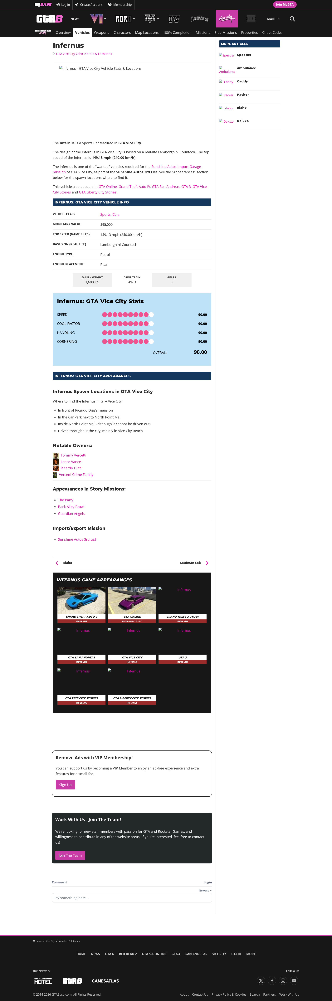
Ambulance (246, 68)
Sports (105, 214)
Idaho (242, 108)
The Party (65, 500)
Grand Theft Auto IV (134, 186)
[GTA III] (250, 18)
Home (81, 954)
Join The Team (70, 855)
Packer (243, 94)
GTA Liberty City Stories (97, 192)
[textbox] (132, 899)
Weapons (101, 32)
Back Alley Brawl (71, 506)
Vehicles (82, 32)
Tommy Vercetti (73, 455)
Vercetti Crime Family (76, 474)
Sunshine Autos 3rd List (77, 539)
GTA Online (108, 186)
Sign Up (65, 784)
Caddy (242, 81)
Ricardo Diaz (71, 468)
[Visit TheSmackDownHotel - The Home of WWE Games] (43, 981)
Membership (122, 4)
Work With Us (289, 994)
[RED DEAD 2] (124, 18)
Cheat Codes (272, 32)
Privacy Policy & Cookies (229, 994)
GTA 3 (186, 186)
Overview (63, 32)
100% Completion (177, 32)
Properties (249, 32)
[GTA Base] (49, 18)
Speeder (244, 55)
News (75, 19)
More (271, 19)
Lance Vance (71, 461)
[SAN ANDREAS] (199, 18)
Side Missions (226, 32)
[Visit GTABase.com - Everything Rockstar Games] (72, 981)
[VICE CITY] (227, 18)
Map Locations (147, 32)
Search (255, 994)
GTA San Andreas (166, 186)
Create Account (91, 4)
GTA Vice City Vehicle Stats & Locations (84, 54)
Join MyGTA (285, 4)
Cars (116, 214)
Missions (203, 32)
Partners (269, 994)
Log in (65, 4)
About (184, 994)
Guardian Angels (71, 513)
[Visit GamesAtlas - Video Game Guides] (105, 981)
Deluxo (243, 121)
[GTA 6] (97, 18)
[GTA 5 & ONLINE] (151, 18)
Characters (122, 32)
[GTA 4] (174, 18)
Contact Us (200, 994)
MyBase (39, 4)
